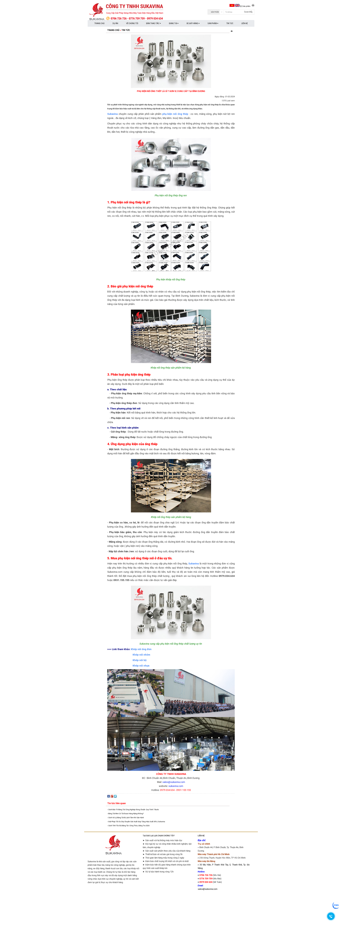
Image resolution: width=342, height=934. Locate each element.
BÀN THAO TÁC (153, 23)
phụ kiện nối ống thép (175, 114)
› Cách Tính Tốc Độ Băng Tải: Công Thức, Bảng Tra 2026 (128, 826)
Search (247, 12)
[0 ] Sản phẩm (245, 6)
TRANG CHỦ (99, 23)
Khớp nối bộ (139, 660)
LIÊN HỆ (244, 23)
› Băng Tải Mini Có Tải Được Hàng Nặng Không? (125, 814)
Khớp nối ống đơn (141, 649)
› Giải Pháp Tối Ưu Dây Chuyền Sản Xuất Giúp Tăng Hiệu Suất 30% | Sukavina (136, 822)
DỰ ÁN (115, 23)
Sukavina (112, 114)
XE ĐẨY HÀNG (192, 23)
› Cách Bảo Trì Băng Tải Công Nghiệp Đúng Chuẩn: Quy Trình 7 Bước (133, 810)
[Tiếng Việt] (232, 6)
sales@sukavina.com (207, 889)
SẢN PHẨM (212, 23)
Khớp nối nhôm (141, 654)
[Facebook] (108, 797)
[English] (237, 6)
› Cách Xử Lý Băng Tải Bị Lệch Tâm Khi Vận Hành (125, 818)
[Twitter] (115, 797)
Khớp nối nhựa (141, 665)
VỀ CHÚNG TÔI (132, 23)
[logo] (129, 12)
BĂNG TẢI (173, 23)
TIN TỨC (229, 23)
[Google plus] (112, 797)
